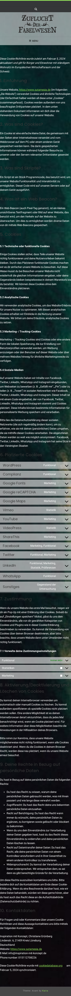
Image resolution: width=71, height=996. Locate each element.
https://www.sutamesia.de (35, 89)
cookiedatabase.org (50, 965)
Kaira (45, 991)
